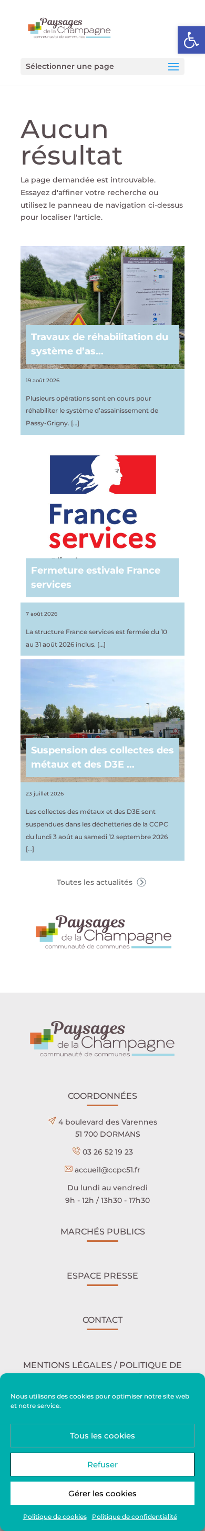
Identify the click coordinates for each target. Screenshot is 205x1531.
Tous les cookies (102, 1436)
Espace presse (102, 1276)
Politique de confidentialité (134, 1516)
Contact (102, 1320)
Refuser (102, 1464)
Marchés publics (102, 1232)
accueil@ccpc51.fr (107, 1170)
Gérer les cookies (102, 1493)
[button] (191, 40)
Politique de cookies (55, 1516)
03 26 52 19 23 (108, 1152)
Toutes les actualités (96, 882)
